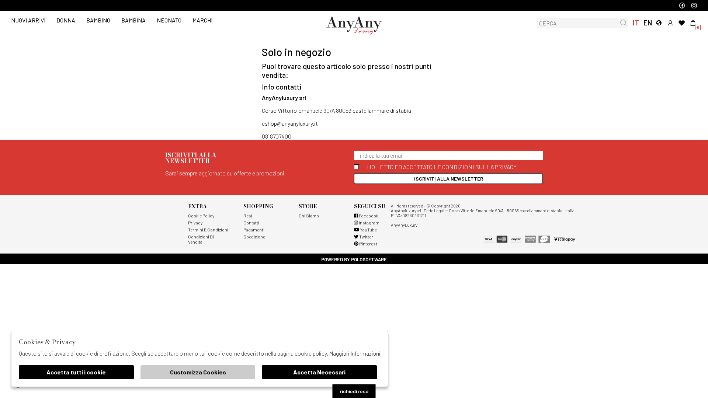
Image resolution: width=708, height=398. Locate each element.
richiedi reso (354, 391)
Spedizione (254, 236)
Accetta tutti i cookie (76, 372)
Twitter (365, 236)
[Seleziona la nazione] (659, 23)
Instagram (368, 222)
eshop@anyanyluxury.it (290, 123)
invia (623, 23)
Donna (65, 20)
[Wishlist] (682, 23)
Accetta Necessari (319, 372)
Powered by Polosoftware (354, 259)
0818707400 (276, 136)
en (647, 23)
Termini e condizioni (208, 229)
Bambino (98, 20)
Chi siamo (309, 215)
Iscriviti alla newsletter (448, 178)
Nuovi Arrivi (28, 20)
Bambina (133, 20)
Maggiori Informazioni (355, 353)
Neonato (169, 20)
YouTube (368, 229)
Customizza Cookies (198, 372)
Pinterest (367, 243)
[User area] (670, 23)
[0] (693, 23)
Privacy (195, 222)
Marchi (202, 20)
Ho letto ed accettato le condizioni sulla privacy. (442, 166)
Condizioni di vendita (201, 239)
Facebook (368, 215)
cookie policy (201, 215)
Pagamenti (253, 229)
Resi (247, 215)
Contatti (251, 222)
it (636, 23)
